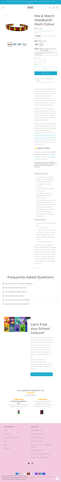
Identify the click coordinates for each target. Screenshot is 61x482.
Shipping (44, 30)
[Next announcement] (58, 2)
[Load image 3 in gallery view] (15, 44)
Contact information (31, 478)
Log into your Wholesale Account (41, 454)
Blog (5, 441)
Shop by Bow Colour (37, 430)
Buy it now (45, 73)
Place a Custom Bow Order (39, 457)
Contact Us (7, 448)
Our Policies (7, 434)
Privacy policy (32, 476)
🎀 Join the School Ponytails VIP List (14, 477)
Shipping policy (50, 476)
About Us (7, 444)
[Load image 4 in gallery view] (20, 44)
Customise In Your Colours (41, 374)
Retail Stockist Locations (11, 437)
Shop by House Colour (37, 434)
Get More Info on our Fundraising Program (41, 445)
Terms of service (41, 476)
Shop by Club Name (37, 441)
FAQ (5, 430)
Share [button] (38, 268)
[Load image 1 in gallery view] (10, 44)
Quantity (36, 57)
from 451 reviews (30, 395)
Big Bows (46, 135)
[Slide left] (5, 44)
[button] (3, 7)
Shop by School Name (37, 437)
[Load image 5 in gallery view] (24, 44)
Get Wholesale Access (37, 450)
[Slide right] (28, 44)
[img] (30, 393)
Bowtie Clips (38, 135)
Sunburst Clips (44, 137)
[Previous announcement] (3, 2)
